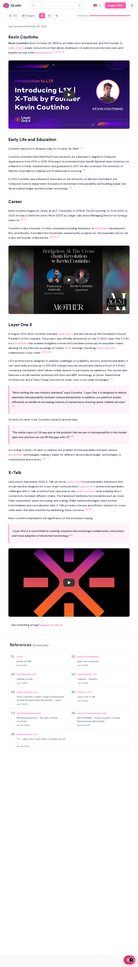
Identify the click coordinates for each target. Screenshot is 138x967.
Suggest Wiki (115, 5)
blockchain (101, 228)
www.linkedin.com (27, 674)
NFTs (68, 348)
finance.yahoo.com (27, 692)
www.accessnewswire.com (92, 713)
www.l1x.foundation (88, 656)
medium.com (84, 692)
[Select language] (97, 5)
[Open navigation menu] (132, 5)
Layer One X (16, 48)
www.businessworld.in (29, 713)
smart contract (106, 348)
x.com (19, 656)
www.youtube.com (27, 734)
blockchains (43, 52)
